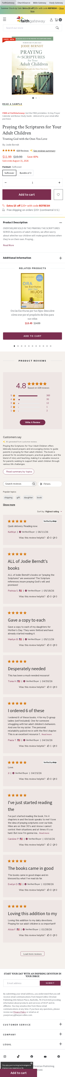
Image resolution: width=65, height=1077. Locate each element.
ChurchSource (24, 2)
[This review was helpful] (48, 844)
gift (18, 497)
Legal (7, 1044)
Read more (47, 734)
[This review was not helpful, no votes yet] (54, 537)
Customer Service (17, 1024)
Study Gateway (56, 2)
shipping (8, 497)
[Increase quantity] (59, 182)
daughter (28, 497)
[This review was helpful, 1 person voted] (48, 746)
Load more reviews (32, 954)
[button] (33, 98)
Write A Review (32, 422)
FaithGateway (8, 2)
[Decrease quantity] (6, 182)
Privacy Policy (19, 1012)
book (39, 497)
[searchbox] (17, 483)
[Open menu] (4, 19)
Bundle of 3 (25, 172)
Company (9, 1034)
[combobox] (32, 27)
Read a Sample (12, 103)
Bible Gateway (39, 2)
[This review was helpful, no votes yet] (48, 537)
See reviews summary (44, 150)
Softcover (9, 172)
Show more (9, 504)
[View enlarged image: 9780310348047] (32, 66)
